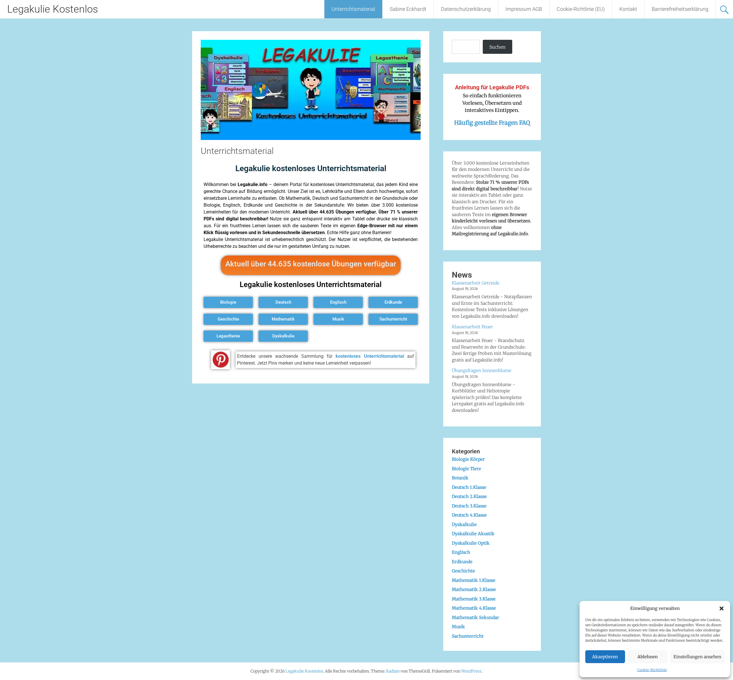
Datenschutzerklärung (466, 9)
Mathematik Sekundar (475, 617)
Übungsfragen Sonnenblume (481, 370)
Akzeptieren (605, 656)
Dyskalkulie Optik (471, 543)
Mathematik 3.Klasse (474, 599)
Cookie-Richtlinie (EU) (581, 9)
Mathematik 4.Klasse (474, 608)
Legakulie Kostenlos (52, 9)
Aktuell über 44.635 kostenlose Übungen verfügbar (310, 264)
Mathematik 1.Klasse (473, 580)
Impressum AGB (523, 9)
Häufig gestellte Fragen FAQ (492, 122)
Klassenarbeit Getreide (475, 283)
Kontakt (628, 9)
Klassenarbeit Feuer (472, 326)
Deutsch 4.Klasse (469, 515)
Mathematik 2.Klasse (474, 589)
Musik (458, 626)
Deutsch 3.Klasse (469, 506)
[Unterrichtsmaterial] (311, 138)
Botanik (460, 478)
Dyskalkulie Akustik (473, 533)
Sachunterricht (468, 636)
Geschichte (463, 571)
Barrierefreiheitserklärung (680, 9)
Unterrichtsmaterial (353, 9)
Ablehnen (647, 656)
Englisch (461, 552)
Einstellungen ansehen (697, 656)
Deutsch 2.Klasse (469, 496)
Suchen (497, 47)
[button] (721, 608)
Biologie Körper (468, 459)
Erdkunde (462, 561)
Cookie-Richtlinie (652, 670)
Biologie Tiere (466, 468)
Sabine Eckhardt (408, 9)
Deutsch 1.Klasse (469, 487)
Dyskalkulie (464, 524)
